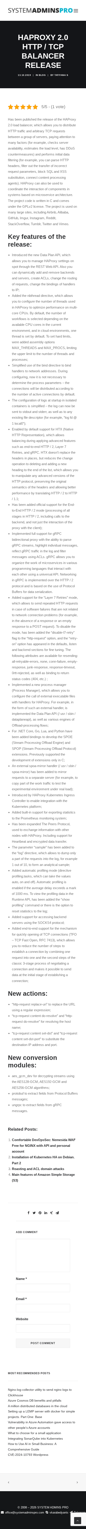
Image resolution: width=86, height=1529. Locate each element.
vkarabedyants (59, 1512)
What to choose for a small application (34, 1433)
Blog (42, 75)
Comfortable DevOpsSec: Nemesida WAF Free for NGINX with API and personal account (43, 1145)
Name (21, 1279)
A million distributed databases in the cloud (37, 1406)
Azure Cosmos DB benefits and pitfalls (34, 1400)
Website (22, 1319)
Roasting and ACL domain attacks (38, 1169)
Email (21, 1299)
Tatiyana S (61, 75)
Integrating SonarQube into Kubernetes (35, 1438)
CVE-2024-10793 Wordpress (28, 1454)
